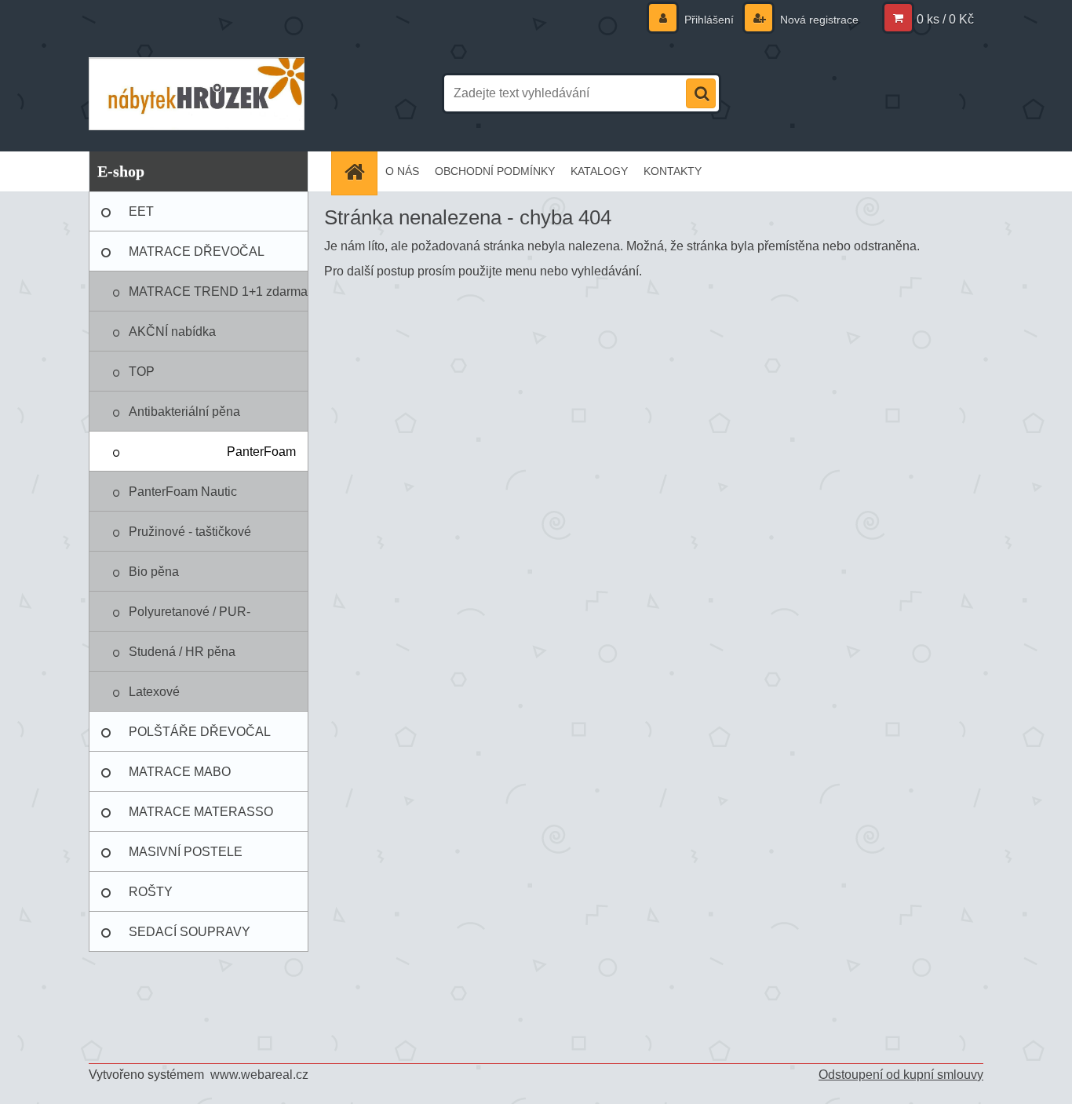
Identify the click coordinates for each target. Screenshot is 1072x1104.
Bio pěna (154, 571)
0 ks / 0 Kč (945, 19)
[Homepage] (359, 171)
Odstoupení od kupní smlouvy (901, 1074)
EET (141, 211)
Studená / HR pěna (182, 651)
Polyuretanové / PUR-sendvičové (189, 618)
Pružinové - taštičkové (190, 531)
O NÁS (402, 171)
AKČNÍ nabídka (172, 331)
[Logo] (196, 93)
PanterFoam (261, 451)
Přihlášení (709, 19)
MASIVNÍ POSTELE (185, 851)
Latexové (154, 691)
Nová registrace (818, 19)
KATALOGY (599, 171)
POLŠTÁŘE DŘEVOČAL (200, 731)
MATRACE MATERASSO (201, 811)
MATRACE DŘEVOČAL (196, 251)
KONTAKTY (673, 171)
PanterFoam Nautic (183, 491)
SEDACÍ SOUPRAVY (189, 931)
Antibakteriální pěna (184, 411)
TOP (142, 371)
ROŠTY (151, 891)
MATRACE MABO (180, 771)
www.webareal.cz (259, 1074)
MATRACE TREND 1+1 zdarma (218, 291)
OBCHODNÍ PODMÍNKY (495, 171)
